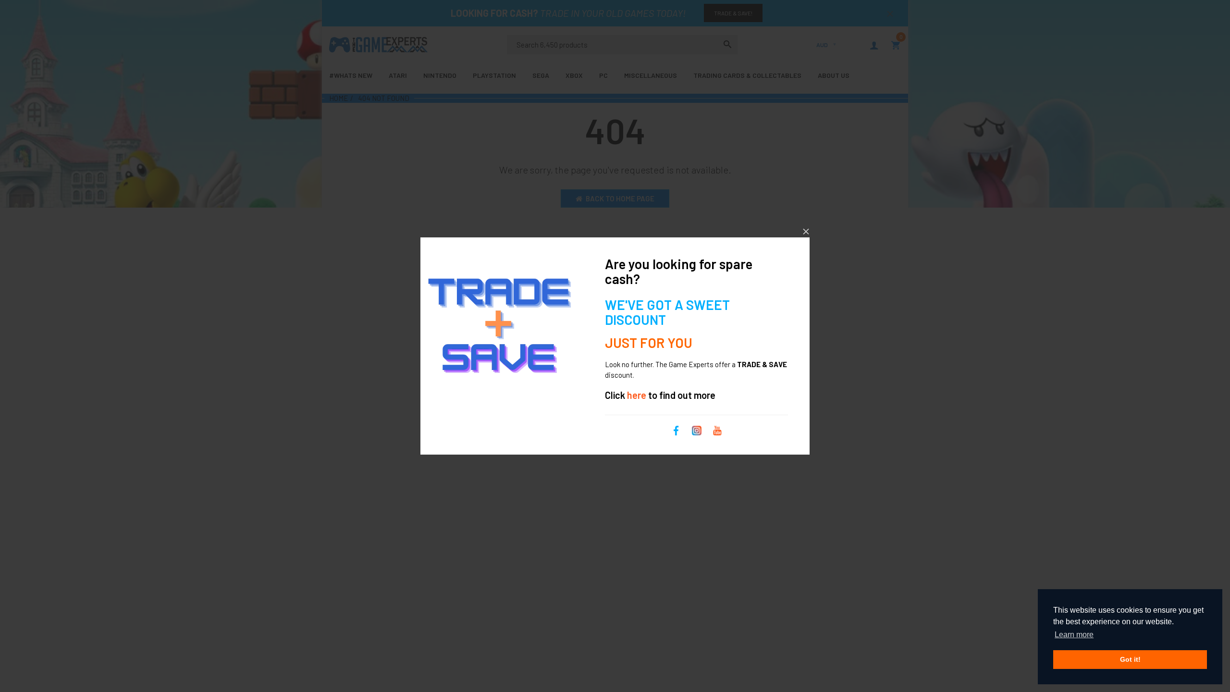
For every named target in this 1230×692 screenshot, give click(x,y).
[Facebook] (676, 429)
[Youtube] (717, 429)
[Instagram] (696, 429)
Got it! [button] (1130, 659)
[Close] (806, 231)
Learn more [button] (1074, 634)
